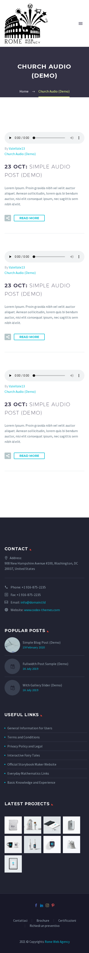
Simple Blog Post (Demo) (41, 642)
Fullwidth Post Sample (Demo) (45, 664)
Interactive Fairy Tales (23, 755)
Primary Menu (80, 23)
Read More (29, 218)
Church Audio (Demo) (20, 154)
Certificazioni (67, 920)
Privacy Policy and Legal (25, 746)
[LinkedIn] (41, 905)
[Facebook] (36, 905)
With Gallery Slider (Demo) (42, 685)
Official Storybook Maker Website (31, 764)
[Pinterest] (53, 905)
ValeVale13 (17, 148)
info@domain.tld (33, 602)
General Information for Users (29, 728)
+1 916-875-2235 (34, 587)
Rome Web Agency (57, 942)
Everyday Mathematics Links (28, 773)
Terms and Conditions (23, 737)
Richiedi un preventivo (45, 926)
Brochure (43, 920)
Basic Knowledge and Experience (31, 782)
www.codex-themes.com (42, 610)
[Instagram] (47, 905)
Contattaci (20, 920)
